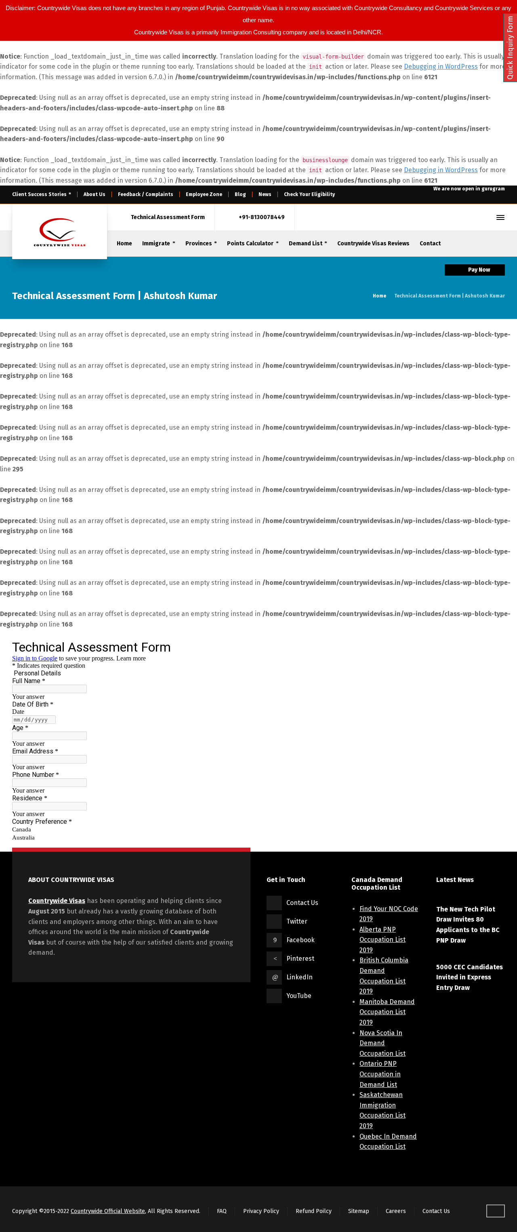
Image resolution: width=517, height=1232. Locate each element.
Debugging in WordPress (441, 66)
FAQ (222, 1211)
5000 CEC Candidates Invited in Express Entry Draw (469, 977)
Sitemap (358, 1211)
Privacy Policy (261, 1211)
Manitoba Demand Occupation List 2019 (387, 1012)
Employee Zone (204, 194)
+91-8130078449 (262, 217)
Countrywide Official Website (108, 1211)
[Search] (486, 217)
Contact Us (302, 903)
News (264, 194)
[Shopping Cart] (472, 217)
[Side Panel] (499, 217)
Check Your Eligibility (309, 194)
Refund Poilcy (314, 1211)
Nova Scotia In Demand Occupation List (382, 1043)
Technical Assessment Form (168, 217)
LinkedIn (299, 977)
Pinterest (300, 958)
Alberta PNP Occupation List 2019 (382, 940)
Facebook (300, 940)
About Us (94, 194)
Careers (396, 1211)
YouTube (298, 996)
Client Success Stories (39, 194)
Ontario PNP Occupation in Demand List (380, 1074)
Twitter (296, 921)
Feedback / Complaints (145, 194)
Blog (240, 194)
